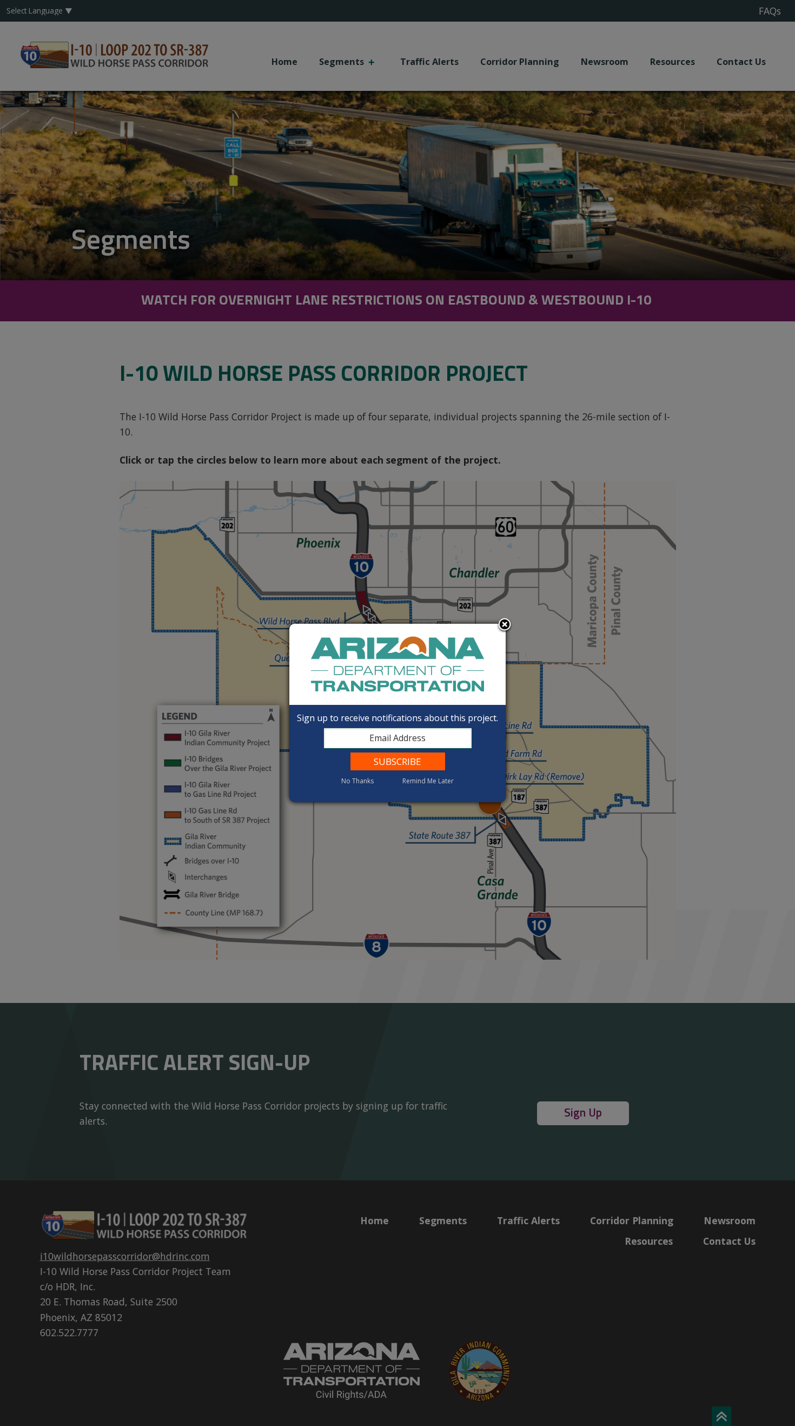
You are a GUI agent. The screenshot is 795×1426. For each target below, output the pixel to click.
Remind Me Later (428, 780)
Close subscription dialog (504, 625)
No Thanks (357, 780)
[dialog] (397, 713)
